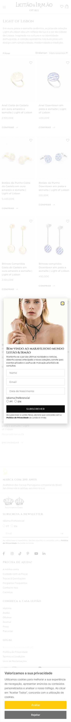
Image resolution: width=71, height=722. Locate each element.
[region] (35, 695)
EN (19, 401)
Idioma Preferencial (18, 398)
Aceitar (35, 704)
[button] (62, 303)
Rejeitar (35, 714)
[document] (35, 361)
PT (11, 401)
